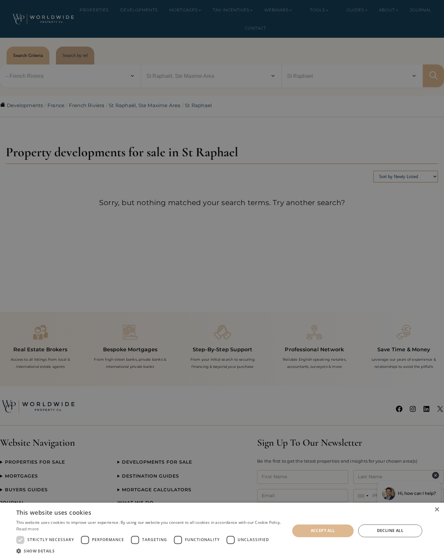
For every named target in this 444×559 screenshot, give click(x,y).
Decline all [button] (390, 530)
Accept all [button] (323, 530)
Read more (27, 528)
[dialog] (222, 531)
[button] (148, 551)
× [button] (436, 509)
